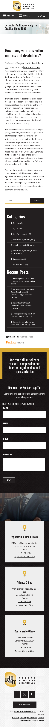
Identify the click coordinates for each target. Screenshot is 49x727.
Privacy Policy (32, 718)
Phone (6, 438)
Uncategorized (18, 259)
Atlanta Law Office (24, 605)
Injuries (15, 228)
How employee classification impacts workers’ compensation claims (23, 281)
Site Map (23, 718)
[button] (8, 15)
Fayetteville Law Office (25, 556)
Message (7, 454)
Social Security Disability (22, 240)
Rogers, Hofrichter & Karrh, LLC (25, 712)
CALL (42, 15)
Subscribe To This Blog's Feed (20, 337)
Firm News (17, 223)
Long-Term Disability (20, 234)
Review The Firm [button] (24, 704)
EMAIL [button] (26, 15)
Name (5, 407)
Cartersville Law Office (24, 651)
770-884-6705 (24, 552)
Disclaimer (15, 718)
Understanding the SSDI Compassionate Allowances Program (21, 305)
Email (6, 423)
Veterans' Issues (32, 67)
